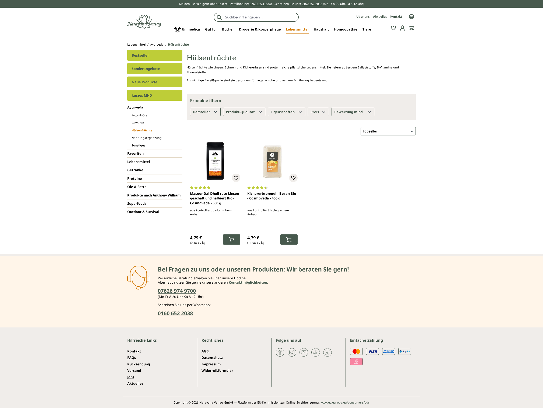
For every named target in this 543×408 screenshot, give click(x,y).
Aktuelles (380, 16)
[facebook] (280, 352)
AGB (205, 351)
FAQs (131, 357)
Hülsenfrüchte (142, 130)
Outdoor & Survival (143, 211)
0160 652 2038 (312, 4)
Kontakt (396, 16)
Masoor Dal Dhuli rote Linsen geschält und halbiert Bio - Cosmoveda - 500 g (214, 198)
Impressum (211, 364)
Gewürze (138, 123)
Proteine (134, 178)
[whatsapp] (327, 352)
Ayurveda (135, 107)
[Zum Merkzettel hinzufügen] (236, 178)
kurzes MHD (142, 95)
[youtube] (303, 352)
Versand (134, 370)
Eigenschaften (283, 112)
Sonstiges (138, 145)
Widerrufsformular (217, 370)
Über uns (363, 16)
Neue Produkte (144, 82)
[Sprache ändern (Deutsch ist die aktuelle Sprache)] (411, 16)
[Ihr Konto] (402, 27)
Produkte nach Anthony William (154, 195)
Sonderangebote (146, 68)
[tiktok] (315, 352)
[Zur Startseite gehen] (144, 22)
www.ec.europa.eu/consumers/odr (344, 402)
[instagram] (292, 352)
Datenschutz (212, 357)
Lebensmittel (138, 161)
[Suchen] (219, 17)
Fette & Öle (139, 115)
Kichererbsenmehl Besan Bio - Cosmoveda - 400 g (271, 196)
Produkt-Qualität (241, 112)
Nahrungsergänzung (147, 138)
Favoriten (135, 153)
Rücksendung (138, 364)
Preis (315, 112)
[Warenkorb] (411, 27)
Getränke (135, 170)
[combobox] (260, 17)
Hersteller (202, 112)
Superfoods (136, 203)
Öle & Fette (137, 186)
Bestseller (140, 55)
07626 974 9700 (261, 4)
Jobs (130, 377)
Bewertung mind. (349, 112)
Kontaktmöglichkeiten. (248, 282)
